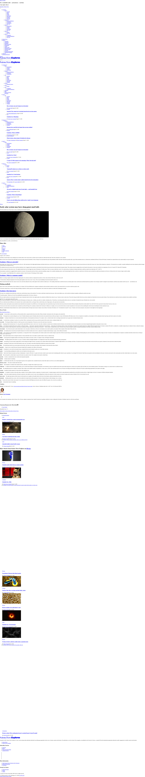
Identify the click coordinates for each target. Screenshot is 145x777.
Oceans (8, 28)
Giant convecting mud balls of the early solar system (23, 386)
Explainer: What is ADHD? (13, 132)
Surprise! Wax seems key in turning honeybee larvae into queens (22, 111)
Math (5, 91)
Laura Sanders (10, 202)
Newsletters (4, 765)
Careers (3, 771)
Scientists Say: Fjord (11, 155)
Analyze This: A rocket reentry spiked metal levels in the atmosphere (22, 179)
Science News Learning (6, 743)
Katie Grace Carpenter (12, 118)
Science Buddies (7, 575)
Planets (8, 32)
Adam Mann (10, 181)
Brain (8, 12)
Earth (6, 25)
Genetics (8, 17)
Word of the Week (8, 44)
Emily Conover (6, 467)
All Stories (6, 41)
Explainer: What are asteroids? (9, 262)
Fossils (8, 14)
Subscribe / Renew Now (4, 6)
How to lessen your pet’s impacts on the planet (17, 106)
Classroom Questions (8, 52)
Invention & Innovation (9, 51)
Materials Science (10, 84)
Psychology (9, 21)
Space (6, 31)
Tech (6, 34)
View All (8, 18)
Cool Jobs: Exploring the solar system (11, 436)
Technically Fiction (8, 48)
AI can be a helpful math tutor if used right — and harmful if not (22, 189)
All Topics (4, 9)
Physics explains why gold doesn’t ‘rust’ (11, 607)
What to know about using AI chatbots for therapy (18, 138)
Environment (9, 26)
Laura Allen (10, 108)
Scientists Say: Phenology (13, 116)
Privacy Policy (8, 776)
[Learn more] (17, 405)
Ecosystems (9, 15)
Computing (9, 35)
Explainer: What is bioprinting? (14, 194)
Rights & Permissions (6, 764)
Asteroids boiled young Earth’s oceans (11, 444)
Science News (4, 39)
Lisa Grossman (10, 171)
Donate (1, 56)
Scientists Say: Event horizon (13, 174)
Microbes (8, 16)
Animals (8, 11)
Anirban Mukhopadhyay (12, 113)
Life (5, 10)
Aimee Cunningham (11, 140)
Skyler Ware (6, 735)
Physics (6, 83)
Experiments (7, 45)
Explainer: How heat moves (8, 291)
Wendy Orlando (11, 191)
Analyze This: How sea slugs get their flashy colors (14, 590)
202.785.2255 (21, 775)
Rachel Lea (10, 134)
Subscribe (4, 747)
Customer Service (5, 750)
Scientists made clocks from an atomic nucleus (13, 464)
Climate (8, 27)
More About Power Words (4, 312)
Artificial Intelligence (10, 36)
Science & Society (8, 92)
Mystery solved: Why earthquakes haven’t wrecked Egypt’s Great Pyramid (19, 733)
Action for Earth (7, 49)
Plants (8, 13)
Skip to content (2, 0)
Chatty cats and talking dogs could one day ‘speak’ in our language (22, 200)
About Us (4, 53)
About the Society (5, 769)
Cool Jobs (6, 50)
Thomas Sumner (6, 421)
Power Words (4, 407)
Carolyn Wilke (17, 181)
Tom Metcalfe (10, 129)
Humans (6, 19)
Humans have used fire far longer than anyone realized (19, 127)
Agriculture (9, 29)
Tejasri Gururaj (10, 196)
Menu (3, 40)
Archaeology (9, 74)
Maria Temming (20, 140)
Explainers (6, 43)
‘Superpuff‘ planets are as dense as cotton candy (18, 169)
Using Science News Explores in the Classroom (10, 763)
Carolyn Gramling (11, 162)
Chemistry (6, 90)
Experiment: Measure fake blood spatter (11, 573)
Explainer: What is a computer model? (11, 275)
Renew (3, 748)
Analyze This (7, 47)
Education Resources (6, 54)
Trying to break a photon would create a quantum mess (15, 641)
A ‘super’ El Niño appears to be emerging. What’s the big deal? (21, 160)
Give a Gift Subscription (6, 749)
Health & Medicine (10, 20)
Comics (6, 46)
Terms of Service (3, 776)
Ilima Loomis (6, 438)
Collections (7, 42)
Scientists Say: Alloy (7, 482)
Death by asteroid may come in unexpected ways (13, 419)
